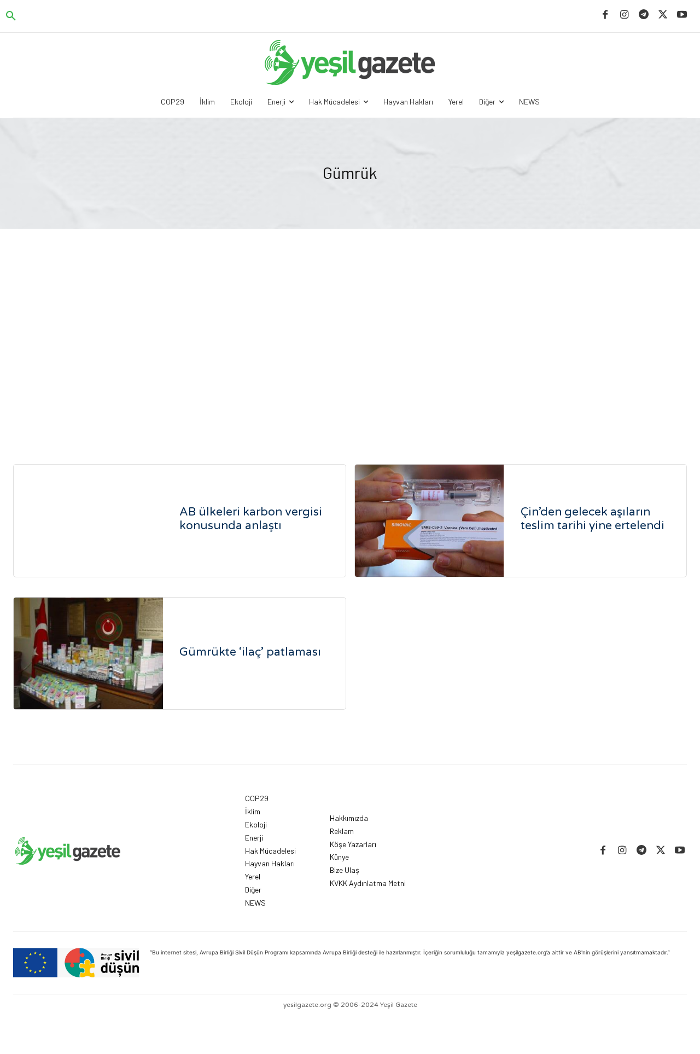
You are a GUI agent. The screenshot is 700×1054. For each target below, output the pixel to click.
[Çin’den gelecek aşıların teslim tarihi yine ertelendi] (429, 521)
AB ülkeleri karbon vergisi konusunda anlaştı (250, 518)
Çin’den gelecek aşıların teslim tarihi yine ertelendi (592, 518)
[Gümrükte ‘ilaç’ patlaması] (88, 654)
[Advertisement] (350, 349)
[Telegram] (643, 15)
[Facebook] (605, 15)
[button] (11, 16)
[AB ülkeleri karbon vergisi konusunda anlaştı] (88, 521)
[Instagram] (624, 15)
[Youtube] (682, 15)
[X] (663, 15)
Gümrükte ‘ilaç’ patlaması (250, 652)
